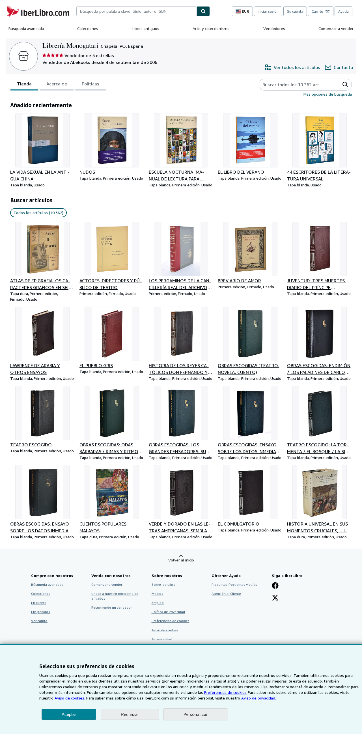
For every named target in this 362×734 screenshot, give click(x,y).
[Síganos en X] (275, 598)
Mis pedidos (40, 612)
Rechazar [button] (130, 714)
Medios (157, 593)
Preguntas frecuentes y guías (234, 584)
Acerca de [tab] (56, 84)
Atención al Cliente (226, 593)
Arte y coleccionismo (211, 28)
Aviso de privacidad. (258, 698)
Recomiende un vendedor (111, 607)
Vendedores (274, 28)
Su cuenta (295, 11)
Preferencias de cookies (225, 692)
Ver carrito (39, 621)
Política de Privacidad (168, 612)
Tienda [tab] (24, 84)
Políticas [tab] (90, 84)
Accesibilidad (162, 639)
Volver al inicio (181, 560)
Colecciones (87, 28)
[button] (345, 84)
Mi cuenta (38, 602)
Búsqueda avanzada (26, 28)
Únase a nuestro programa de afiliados (114, 595)
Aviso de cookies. (70, 698)
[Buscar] (203, 11)
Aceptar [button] (69, 714)
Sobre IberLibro (164, 584)
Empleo (158, 602)
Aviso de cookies (165, 630)
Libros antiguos (145, 28)
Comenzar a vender (336, 28)
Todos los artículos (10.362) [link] (38, 212)
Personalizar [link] (196, 714)
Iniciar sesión (268, 11)
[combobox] (136, 11)
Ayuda (343, 11)
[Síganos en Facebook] (275, 586)
